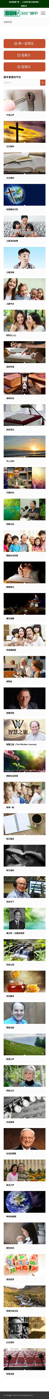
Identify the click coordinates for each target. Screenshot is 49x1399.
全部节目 (8, 22)
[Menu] (41, 13)
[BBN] (20, 13)
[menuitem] (14, 2)
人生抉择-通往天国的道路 (30, 2)
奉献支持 (24, 6)
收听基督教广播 (14, 2)
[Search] (35, 13)
